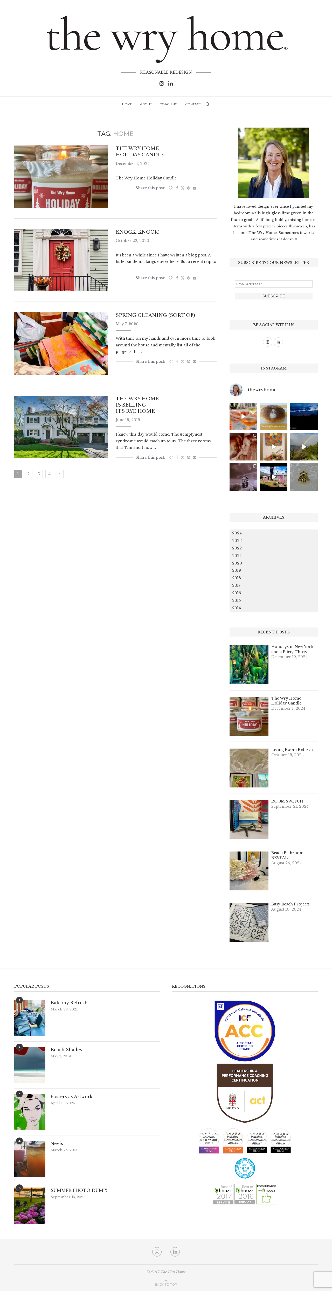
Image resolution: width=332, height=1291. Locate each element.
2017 (236, 585)
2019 (236, 570)
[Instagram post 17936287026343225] (274, 416)
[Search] (207, 104)
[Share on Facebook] (177, 188)
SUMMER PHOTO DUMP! (79, 1190)
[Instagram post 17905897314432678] (304, 416)
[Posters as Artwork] (29, 1112)
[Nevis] (29, 1159)
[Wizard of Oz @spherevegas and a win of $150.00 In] (243, 477)
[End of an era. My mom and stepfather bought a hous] (304, 477)
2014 (236, 608)
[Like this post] (170, 188)
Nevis (57, 1143)
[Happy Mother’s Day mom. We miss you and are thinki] (243, 446)
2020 (237, 563)
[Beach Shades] (29, 1065)
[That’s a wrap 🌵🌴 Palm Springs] (304, 446)
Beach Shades (66, 1049)
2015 (236, 600)
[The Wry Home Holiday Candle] (61, 176)
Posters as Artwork (71, 1096)
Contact (193, 104)
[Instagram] (162, 83)
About (146, 104)
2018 (236, 578)
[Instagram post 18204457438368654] (243, 416)
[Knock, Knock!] (61, 260)
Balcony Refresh (69, 1002)
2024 (237, 533)
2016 (236, 593)
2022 (237, 548)
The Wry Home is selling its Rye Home (137, 405)
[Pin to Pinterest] (188, 188)
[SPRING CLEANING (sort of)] (61, 343)
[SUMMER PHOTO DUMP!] (29, 1206)
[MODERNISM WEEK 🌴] (274, 477)
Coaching (168, 104)
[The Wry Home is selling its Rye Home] (61, 427)
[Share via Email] (194, 188)
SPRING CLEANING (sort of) (155, 315)
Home (127, 104)
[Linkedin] (170, 83)
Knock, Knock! (138, 232)
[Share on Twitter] (182, 188)
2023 (237, 540)
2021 (236, 555)
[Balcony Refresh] (29, 1018)
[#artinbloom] (274, 446)
